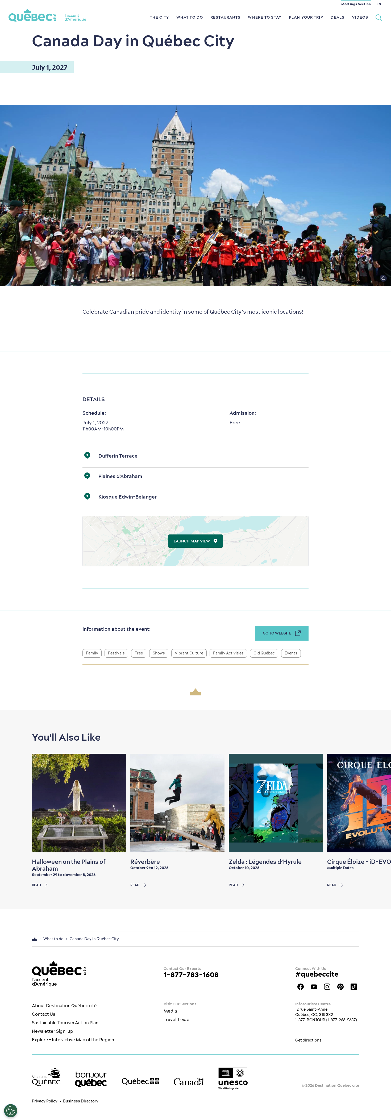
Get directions (308, 1040)
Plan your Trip (306, 17)
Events (291, 653)
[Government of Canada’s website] (189, 1081)
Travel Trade (176, 1019)
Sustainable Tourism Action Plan (65, 1022)
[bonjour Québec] (91, 1080)
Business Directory (80, 1101)
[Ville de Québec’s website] (46, 1077)
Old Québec (264, 653)
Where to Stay (264, 17)
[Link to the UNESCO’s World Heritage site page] (233, 1079)
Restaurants (225, 17)
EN (379, 4)
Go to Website (277, 633)
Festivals (116, 653)
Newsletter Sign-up (52, 1031)
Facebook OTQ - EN (300, 986)
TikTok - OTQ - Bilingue (353, 986)
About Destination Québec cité (64, 1005)
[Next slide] (377, 803)
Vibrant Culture (189, 653)
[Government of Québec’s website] (140, 1081)
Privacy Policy (44, 1101)
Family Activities (228, 653)
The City (159, 17)
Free (139, 653)
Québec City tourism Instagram (327, 986)
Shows (159, 653)
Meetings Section (356, 4)
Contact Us (43, 1014)
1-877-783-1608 (191, 974)
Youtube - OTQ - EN (314, 986)
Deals (338, 17)
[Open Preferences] (10, 1110)
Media (170, 1011)
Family (92, 653)
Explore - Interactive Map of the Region (73, 1039)
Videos (360, 17)
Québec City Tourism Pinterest (340, 986)
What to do (189, 17)
